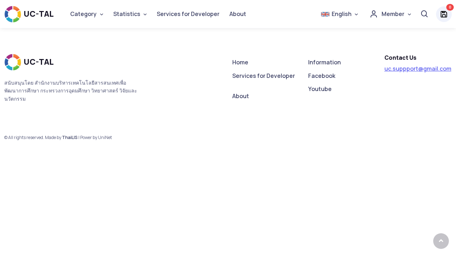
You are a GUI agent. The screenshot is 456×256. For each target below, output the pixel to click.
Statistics (126, 14)
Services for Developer (188, 14)
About (237, 14)
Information (324, 62)
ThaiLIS (70, 137)
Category (83, 14)
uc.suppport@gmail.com (417, 69)
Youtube (320, 89)
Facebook (321, 76)
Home (240, 62)
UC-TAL (39, 14)
